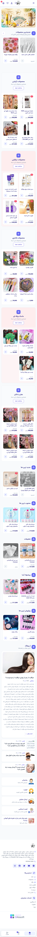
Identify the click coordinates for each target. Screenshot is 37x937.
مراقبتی (32, 681)
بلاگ (32, 882)
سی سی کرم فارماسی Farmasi (12, 561)
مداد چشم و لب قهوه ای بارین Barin (10, 112)
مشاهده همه (18, 88)
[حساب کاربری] (12, 3)
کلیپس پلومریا (29, 268)
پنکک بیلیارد (15, 632)
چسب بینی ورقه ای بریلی (10, 346)
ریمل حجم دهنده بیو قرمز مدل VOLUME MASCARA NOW (27, 138)
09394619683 (30, 861)
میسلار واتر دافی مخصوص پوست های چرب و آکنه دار (29, 525)
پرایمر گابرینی (31, 632)
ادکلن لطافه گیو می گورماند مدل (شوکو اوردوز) (27, 489)
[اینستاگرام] (15, 866)
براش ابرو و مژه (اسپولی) (26, 294)
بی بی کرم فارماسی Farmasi (29, 561)
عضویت (34, 905)
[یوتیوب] (29, 866)
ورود (34, 907)
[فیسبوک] (20, 866)
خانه (32, 877)
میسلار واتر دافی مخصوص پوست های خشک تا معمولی (12, 525)
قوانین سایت (32, 885)
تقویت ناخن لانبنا (28, 216)
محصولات (30, 880)
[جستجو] (16, 3)
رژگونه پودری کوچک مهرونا (11, 55)
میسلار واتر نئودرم (13, 596)
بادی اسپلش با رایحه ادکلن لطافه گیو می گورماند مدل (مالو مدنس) (11, 425)
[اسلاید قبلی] (33, 18)
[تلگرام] (34, 866)
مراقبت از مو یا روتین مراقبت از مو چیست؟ (19, 677)
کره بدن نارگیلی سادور (12, 489)
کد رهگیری (33, 902)
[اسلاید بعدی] (3, 18)
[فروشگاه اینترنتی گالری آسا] (33, 846)
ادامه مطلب (29, 734)
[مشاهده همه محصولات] (3, 33)
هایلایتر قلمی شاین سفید (27, 55)
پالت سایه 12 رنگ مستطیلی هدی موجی (11, 138)
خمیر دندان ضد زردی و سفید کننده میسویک (11, 190)
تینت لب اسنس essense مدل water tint (27, 597)
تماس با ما (30, 892)
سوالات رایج (33, 888)
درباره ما (33, 890)
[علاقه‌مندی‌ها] (8, 3)
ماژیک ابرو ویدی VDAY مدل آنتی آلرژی (27, 112)
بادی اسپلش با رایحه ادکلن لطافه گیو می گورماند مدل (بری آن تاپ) (28, 451)
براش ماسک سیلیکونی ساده (11, 295)
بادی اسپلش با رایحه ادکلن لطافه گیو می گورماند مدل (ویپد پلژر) (11, 451)
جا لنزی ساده (13, 268)
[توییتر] (24, 866)
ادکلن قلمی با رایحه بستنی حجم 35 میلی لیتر (26, 425)
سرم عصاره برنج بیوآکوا (27, 189)
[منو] (34, 3)
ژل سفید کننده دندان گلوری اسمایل (11, 217)
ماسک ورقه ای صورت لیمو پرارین (27, 347)
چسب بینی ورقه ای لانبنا (27, 372)
